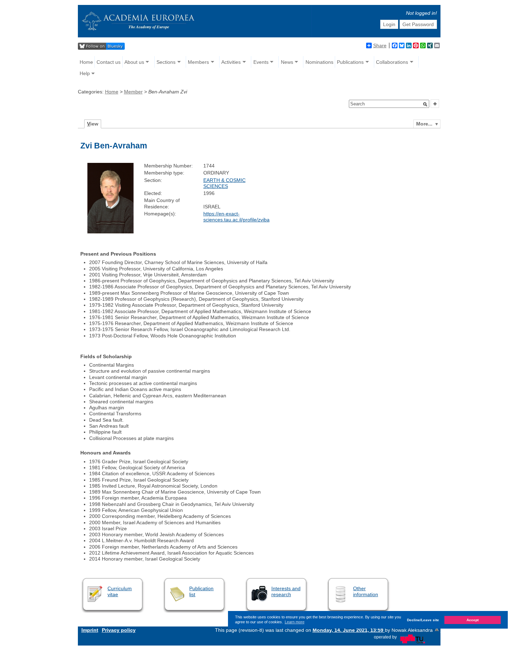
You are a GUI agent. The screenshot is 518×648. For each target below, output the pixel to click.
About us (134, 62)
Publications (350, 62)
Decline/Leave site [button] (423, 620)
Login (389, 24)
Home (86, 62)
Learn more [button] (294, 622)
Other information (365, 591)
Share (380, 45)
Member (133, 91)
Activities (231, 62)
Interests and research (286, 591)
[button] (425, 104)
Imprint (89, 630)
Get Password (418, 24)
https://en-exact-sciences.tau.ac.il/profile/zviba (236, 216)
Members (198, 62)
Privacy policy (119, 630)
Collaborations (392, 62)
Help (85, 73)
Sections (165, 62)
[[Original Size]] (110, 231)
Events (261, 62)
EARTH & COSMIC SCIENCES (224, 183)
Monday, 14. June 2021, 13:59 (349, 630)
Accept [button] (473, 620)
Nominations (319, 62)
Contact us (109, 62)
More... (424, 124)
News (287, 62)
